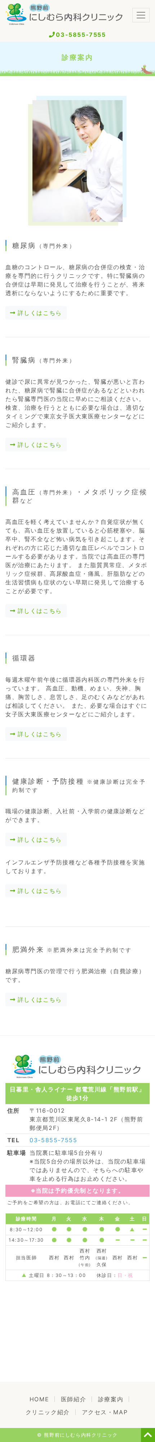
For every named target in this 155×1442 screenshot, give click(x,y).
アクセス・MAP (105, 1412)
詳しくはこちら (38, 312)
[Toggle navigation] (141, 15)
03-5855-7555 (81, 34)
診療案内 (110, 1399)
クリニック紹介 (48, 1412)
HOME (42, 1399)
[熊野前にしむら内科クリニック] (64, 15)
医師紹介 (73, 1399)
